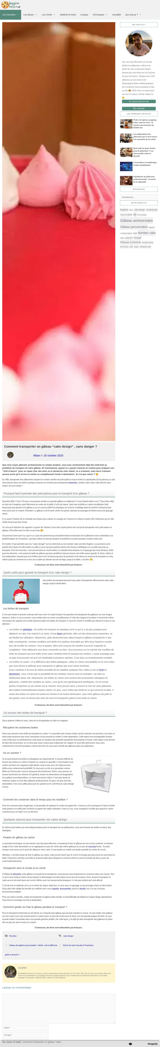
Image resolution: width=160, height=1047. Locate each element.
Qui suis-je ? (131, 14)
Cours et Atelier (126, 215)
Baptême (124, 210)
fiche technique (142, 215)
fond (101, 670)
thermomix (124, 247)
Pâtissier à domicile (130, 242)
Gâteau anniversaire (136, 220)
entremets (72, 483)
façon (59, 633)
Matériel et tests (68, 14)
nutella (122, 238)
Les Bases (28, 14)
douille (83, 889)
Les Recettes (8, 14)
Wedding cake (145, 247)
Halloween (151, 227)
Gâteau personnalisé (134, 227)
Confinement (151, 210)
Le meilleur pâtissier (126, 233)
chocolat (92, 846)
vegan (136, 247)
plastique (27, 629)
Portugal (137, 238)
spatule (55, 889)
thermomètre (65, 889)
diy (134, 214)
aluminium (14, 674)
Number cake (147, 232)
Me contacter (139, 108)
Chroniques (98, 14)
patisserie (129, 238)
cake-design (68, 936)
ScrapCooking (147, 242)
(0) (153, 1044)
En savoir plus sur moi (139, 101)
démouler (17, 874)
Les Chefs (47, 14)
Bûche (131, 210)
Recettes (13, 936)
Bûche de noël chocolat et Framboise (78, 945)
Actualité (116, 14)
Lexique (84, 14)
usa (131, 247)
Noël (135, 233)
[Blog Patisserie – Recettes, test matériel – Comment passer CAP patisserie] (11, 5)
